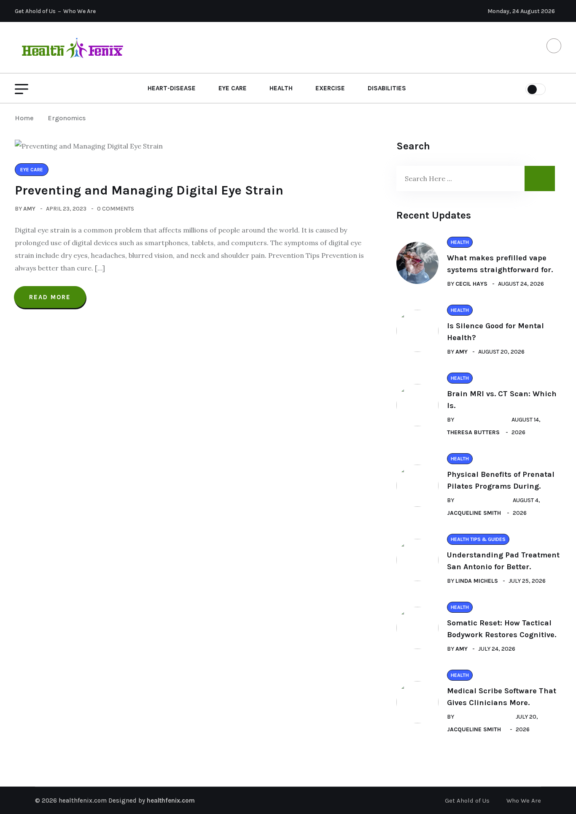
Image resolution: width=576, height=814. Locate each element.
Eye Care (232, 88)
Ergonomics (67, 118)
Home (26, 118)
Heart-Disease (172, 88)
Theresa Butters (473, 432)
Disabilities (387, 88)
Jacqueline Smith (474, 513)
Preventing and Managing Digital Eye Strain (149, 190)
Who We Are (79, 11)
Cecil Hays (471, 283)
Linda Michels (476, 580)
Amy (29, 208)
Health (281, 88)
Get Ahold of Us (35, 11)
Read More (50, 297)
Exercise (330, 88)
